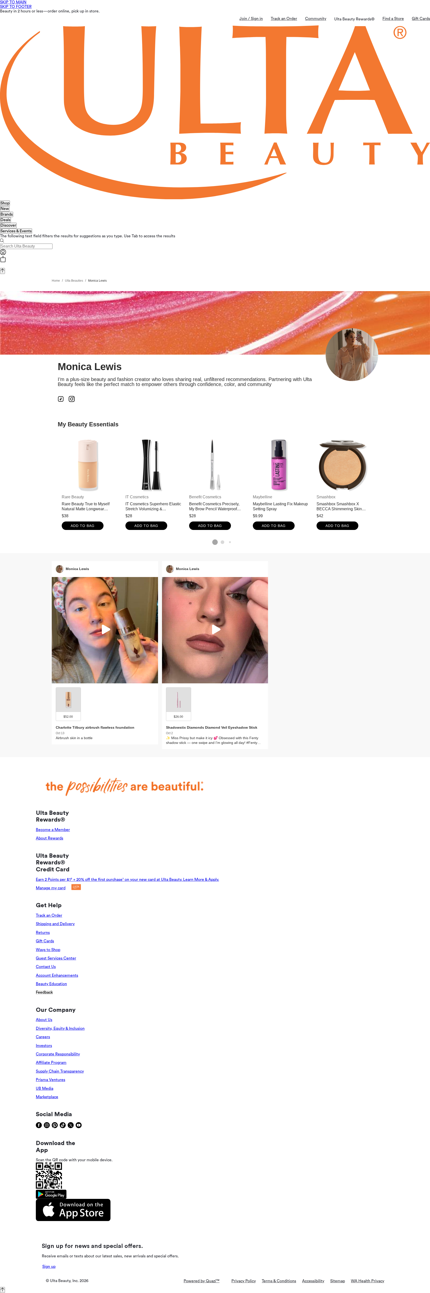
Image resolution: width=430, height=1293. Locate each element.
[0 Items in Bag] (215, 259)
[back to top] (2, 271)
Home (56, 280)
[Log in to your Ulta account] (3, 254)
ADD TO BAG (83, 526)
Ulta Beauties (74, 280)
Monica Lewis (97, 280)
